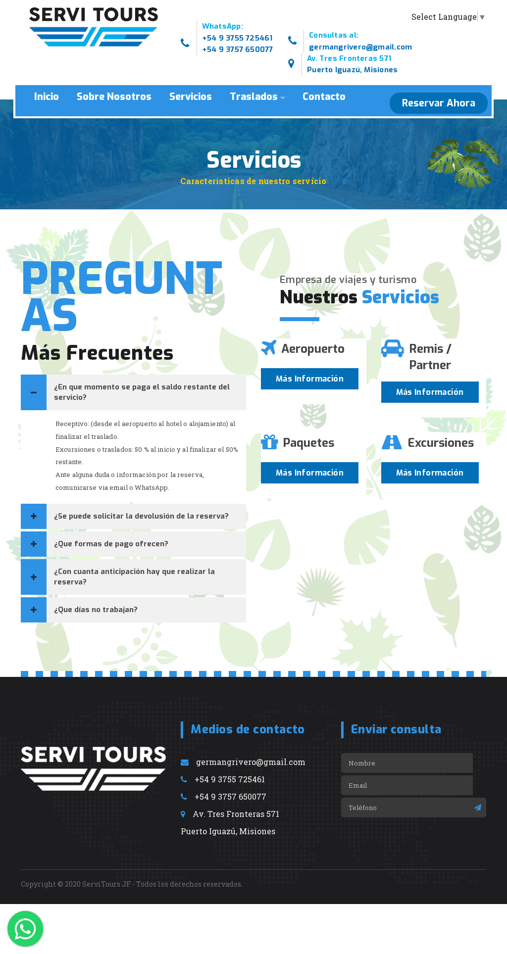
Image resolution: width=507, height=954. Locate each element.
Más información (310, 379)
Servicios (190, 96)
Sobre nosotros (114, 96)
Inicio (46, 96)
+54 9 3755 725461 (237, 38)
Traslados (254, 96)
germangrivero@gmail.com (360, 47)
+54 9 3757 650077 (237, 49)
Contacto (324, 96)
